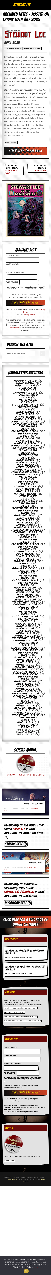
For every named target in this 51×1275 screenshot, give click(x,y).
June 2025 (25, 414)
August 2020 (25, 552)
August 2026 (25, 381)
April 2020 (25, 559)
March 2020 (25, 561)
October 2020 (25, 544)
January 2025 (25, 424)
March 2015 (25, 708)
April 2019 (25, 597)
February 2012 (25, 715)
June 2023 (25, 463)
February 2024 (25, 446)
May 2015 (25, 703)
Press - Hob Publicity (14, 1012)
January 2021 (25, 532)
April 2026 (25, 386)
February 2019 (25, 602)
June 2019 (25, 592)
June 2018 (25, 629)
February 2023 (25, 472)
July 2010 (25, 730)
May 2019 (25, 595)
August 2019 (25, 588)
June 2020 (25, 556)
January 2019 (25, 604)
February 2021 (25, 530)
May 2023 (25, 465)
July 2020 (25, 554)
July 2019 (25, 590)
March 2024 (25, 443)
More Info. (9, 1161)
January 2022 (25, 501)
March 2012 (25, 713)
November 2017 (25, 648)
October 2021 (25, 508)
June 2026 (25, 383)
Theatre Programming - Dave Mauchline (22, 1021)
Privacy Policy (29, 314)
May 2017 (25, 662)
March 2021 (25, 527)
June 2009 (25, 732)
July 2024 (25, 438)
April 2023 (25, 467)
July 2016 (25, 684)
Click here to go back (25, 151)
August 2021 (25, 515)
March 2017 (25, 667)
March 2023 (25, 470)
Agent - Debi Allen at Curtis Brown (20, 1008)
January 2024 (25, 448)
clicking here (34, 1099)
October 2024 (25, 431)
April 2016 (25, 689)
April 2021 (25, 525)
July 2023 (25, 460)
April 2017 (25, 665)
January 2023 (25, 475)
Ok (26, 1271)
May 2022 (25, 491)
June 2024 (25, 441)
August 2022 (25, 487)
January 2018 (25, 641)
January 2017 (25, 672)
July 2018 (25, 626)
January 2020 (25, 568)
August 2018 (25, 624)
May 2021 (25, 523)
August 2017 (25, 658)
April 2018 (25, 633)
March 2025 (25, 419)
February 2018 (25, 638)
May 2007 (25, 735)
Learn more (14, 327)
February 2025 (25, 422)
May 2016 (25, 686)
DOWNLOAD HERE (16, 903)
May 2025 (41, 171)
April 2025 (25, 417)
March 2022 (25, 494)
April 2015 (25, 706)
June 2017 (25, 660)
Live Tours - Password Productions (20, 1016)
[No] (47, 1265)
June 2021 (25, 520)
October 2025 (25, 405)
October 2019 (25, 581)
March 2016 (25, 691)
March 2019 (25, 600)
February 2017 (25, 670)
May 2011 (25, 722)
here (36, 1267)
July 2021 (25, 518)
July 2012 (25, 710)
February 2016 (25, 694)
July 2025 (25, 412)
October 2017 (25, 650)
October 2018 (25, 617)
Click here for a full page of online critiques (25, 922)
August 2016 (25, 682)
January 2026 (25, 393)
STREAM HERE (14, 844)
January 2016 (25, 696)
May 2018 (25, 631)
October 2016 (25, 674)
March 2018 (25, 636)
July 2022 (25, 489)
